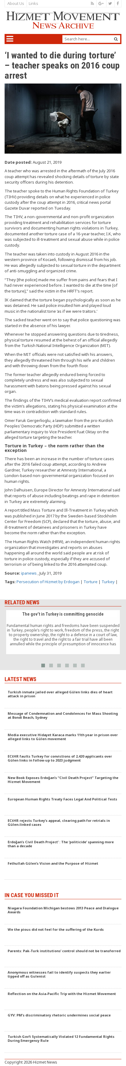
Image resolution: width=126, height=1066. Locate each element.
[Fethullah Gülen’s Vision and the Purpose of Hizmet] (63, 869)
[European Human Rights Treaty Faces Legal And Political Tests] (63, 804)
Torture (90, 581)
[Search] (116, 39)
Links (33, 3)
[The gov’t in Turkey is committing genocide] (63, 632)
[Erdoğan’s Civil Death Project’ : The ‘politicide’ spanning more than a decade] (63, 847)
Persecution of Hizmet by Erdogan (48, 581)
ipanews (29, 573)
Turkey (108, 581)
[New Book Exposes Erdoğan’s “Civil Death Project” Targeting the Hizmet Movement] (63, 783)
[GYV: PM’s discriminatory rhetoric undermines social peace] (63, 1020)
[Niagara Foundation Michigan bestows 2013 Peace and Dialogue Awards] (63, 913)
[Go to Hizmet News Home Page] (63, 20)
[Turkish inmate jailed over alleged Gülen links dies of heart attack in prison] (63, 697)
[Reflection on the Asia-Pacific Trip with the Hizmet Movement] (63, 999)
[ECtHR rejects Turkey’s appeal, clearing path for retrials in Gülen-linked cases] (63, 826)
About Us (15, 3)
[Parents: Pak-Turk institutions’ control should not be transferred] (63, 956)
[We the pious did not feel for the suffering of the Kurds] (63, 935)
